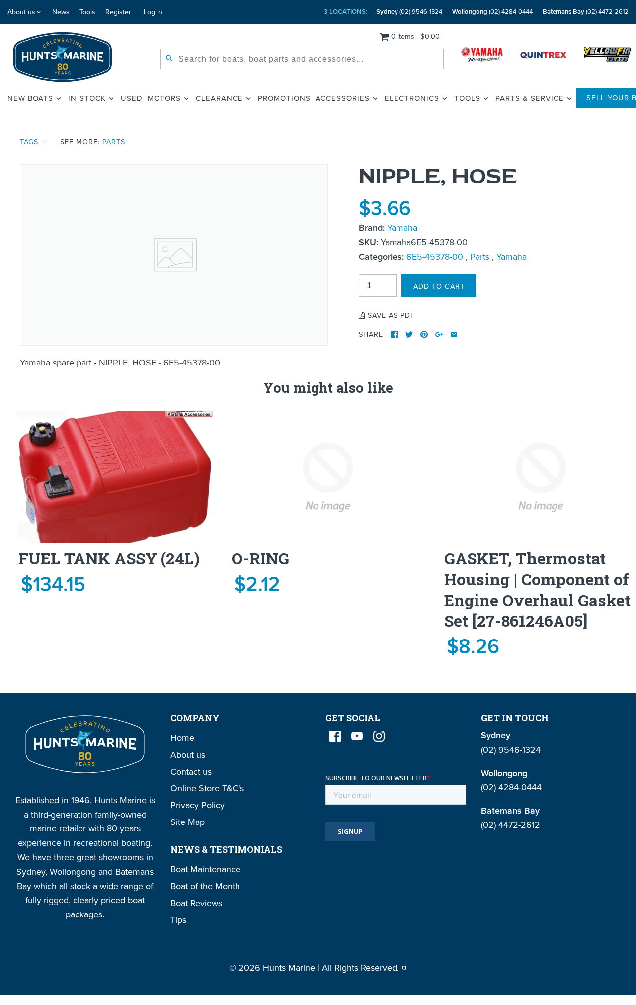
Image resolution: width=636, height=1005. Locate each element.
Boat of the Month (205, 886)
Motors (164, 98)
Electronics (412, 98)
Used (132, 98)
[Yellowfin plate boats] (607, 57)
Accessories (343, 98)
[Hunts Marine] (63, 57)
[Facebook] (335, 736)
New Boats (30, 98)
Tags (33, 141)
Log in (153, 12)
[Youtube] (357, 736)
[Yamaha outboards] (482, 57)
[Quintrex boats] (543, 57)
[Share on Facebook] (394, 334)
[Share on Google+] (439, 334)
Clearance (219, 98)
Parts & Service (529, 98)
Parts (113, 141)
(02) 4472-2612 (586, 11)
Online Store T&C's (207, 788)
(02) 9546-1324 (409, 11)
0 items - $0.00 (415, 36)
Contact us (191, 771)
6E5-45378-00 (434, 256)
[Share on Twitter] (409, 334)
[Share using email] (454, 334)
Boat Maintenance (205, 869)
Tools (87, 12)
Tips (178, 920)
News (61, 12)
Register (118, 12)
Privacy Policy (197, 805)
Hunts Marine (289, 967)
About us (21, 12)
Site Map (187, 822)
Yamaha (402, 227)
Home (182, 737)
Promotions (284, 98)
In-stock (87, 98)
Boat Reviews (196, 903)
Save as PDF (390, 315)
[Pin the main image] (424, 334)
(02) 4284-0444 (492, 11)
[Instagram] (379, 736)
